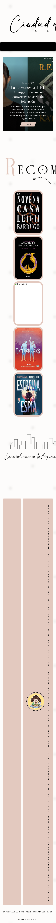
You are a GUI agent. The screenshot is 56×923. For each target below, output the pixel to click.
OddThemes (47, 912)
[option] (28, 94)
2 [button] (25, 128)
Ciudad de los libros (12, 912)
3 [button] (28, 128)
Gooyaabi (35, 919)
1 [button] (22, 128)
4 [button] (31, 128)
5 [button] (34, 128)
